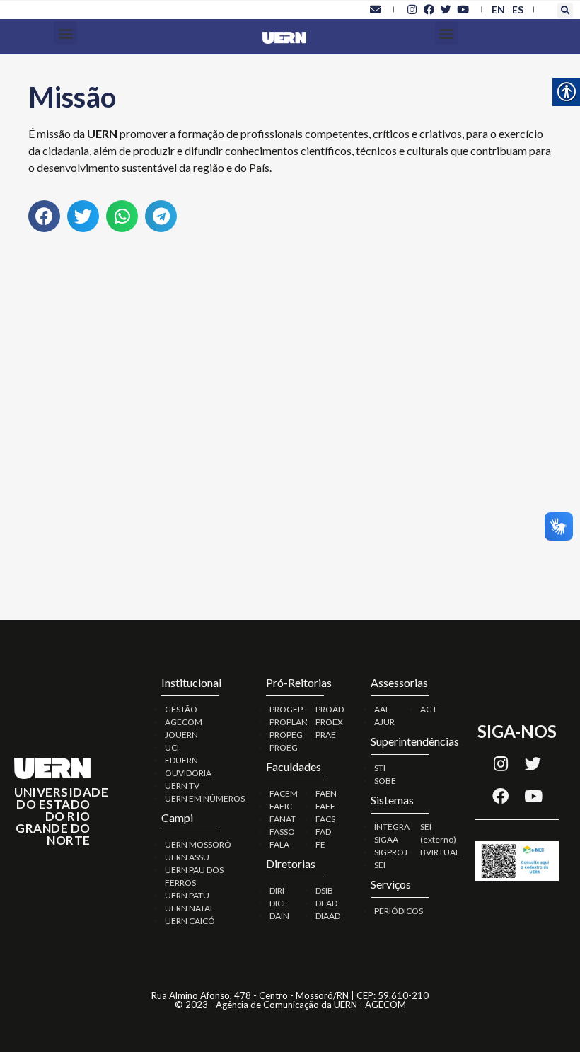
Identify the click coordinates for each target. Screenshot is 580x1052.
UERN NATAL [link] (189, 908)
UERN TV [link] (182, 785)
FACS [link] (325, 819)
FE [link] (320, 844)
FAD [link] (323, 831)
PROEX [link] (329, 722)
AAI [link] (381, 709)
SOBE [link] (385, 780)
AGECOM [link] (183, 722)
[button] (565, 10)
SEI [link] (379, 865)
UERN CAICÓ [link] (190, 920)
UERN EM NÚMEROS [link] (205, 798)
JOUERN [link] (181, 734)
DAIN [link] (279, 916)
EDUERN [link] (181, 760)
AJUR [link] (384, 722)
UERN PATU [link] (187, 895)
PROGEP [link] (286, 709)
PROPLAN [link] (288, 722)
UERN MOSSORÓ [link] (198, 844)
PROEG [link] (283, 747)
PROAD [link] (329, 709)
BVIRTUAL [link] (440, 852)
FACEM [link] (283, 793)
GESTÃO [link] (181, 709)
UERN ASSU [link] (187, 857)
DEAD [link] (326, 903)
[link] (374, 9)
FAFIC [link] (280, 806)
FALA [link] (279, 844)
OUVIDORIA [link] (188, 773)
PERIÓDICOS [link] (398, 911)
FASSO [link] (282, 831)
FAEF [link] (325, 806)
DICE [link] (278, 903)
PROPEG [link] (286, 734)
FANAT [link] (282, 819)
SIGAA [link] (386, 839)
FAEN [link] (326, 793)
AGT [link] (428, 709)
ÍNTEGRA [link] (392, 826)
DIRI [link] (276, 890)
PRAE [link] (325, 734)
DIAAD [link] (327, 916)
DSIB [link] (324, 890)
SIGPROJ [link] (390, 852)
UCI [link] (172, 747)
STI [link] (379, 768)
